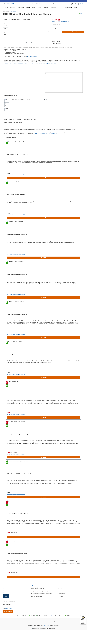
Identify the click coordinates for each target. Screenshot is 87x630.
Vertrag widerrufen (8, 611)
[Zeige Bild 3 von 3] (48, 99)
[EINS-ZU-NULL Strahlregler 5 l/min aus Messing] (29, 31)
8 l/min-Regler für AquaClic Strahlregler (17, 314)
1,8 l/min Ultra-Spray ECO (13, 394)
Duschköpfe (60, 594)
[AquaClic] (81, 13)
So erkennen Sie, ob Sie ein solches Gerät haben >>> (45, 133)
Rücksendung (33, 621)
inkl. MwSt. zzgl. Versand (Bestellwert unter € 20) (60, 21)
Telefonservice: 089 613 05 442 (13, 0)
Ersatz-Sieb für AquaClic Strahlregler (16, 194)
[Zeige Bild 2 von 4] (28, 42)
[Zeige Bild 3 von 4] (29, 42)
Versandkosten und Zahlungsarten (24, 621)
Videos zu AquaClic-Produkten (36, 596)
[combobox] (41, 4)
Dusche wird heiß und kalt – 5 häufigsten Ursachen (40, 594)
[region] (26, 31)
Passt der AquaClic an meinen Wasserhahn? (39, 591)
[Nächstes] (48, 31)
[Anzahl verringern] (53, 32)
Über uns (58, 621)
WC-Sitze (60, 588)
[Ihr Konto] (75, 4)
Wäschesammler (61, 593)
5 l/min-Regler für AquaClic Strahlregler (17, 354)
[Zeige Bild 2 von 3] (46, 99)
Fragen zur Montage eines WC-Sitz (37, 588)
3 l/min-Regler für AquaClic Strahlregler (17, 274)
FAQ (32, 585)
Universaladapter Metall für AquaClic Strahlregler (19, 473)
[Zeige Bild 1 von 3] (44, 99)
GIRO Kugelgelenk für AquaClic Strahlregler (18, 434)
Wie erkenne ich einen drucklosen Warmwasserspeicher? (41, 593)
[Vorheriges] (10, 31)
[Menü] (85, 616)
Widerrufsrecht (48, 621)
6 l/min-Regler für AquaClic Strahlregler (17, 234)
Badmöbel (60, 591)
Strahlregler (60, 596)
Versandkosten (46, 625)
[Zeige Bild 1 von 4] (26, 42)
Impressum (63, 621)
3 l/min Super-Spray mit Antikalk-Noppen (17, 553)
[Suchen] (53, 4)
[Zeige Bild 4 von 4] (31, 42)
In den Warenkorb (73, 31)
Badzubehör (60, 590)
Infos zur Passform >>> (32, 56)
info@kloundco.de (8, 608)
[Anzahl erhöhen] (61, 32)
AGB (38, 621)
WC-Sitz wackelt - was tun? (36, 590)
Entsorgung (54, 621)
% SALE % (60, 585)
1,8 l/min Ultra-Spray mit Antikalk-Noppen (17, 513)
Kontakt (67, 621)
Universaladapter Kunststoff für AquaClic (17, 154)
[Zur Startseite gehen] (9, 3)
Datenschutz (42, 621)
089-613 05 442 (9, 606)
